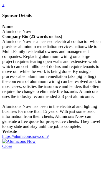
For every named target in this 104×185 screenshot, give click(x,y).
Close (7, 146)
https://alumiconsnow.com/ (25, 136)
